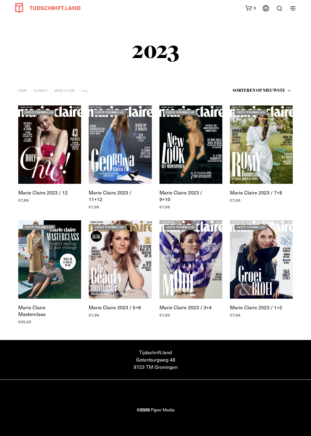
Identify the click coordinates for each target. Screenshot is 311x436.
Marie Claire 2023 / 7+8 (256, 192)
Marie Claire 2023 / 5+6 (115, 307)
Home (22, 90)
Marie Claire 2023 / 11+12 (110, 196)
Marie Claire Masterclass (32, 311)
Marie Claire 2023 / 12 (43, 192)
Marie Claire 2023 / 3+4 (185, 307)
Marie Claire (64, 90)
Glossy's (40, 90)
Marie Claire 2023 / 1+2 (256, 307)
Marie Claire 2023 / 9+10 (180, 196)
